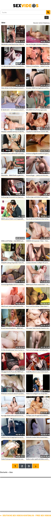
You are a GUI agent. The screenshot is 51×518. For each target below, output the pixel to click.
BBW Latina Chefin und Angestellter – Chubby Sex (17, 219)
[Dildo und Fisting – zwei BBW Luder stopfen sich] (13, 230)
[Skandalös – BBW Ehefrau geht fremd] (13, 165)
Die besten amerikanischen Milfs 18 (12, 44)
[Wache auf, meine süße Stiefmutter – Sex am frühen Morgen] (13, 296)
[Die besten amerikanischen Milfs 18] (13, 34)
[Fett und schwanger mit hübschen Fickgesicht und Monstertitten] (38, 340)
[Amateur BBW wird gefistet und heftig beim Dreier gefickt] (38, 78)
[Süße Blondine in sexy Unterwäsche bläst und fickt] (38, 361)
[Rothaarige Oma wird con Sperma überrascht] (13, 187)
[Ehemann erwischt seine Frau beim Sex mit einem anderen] (13, 383)
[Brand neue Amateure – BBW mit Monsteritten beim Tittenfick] (13, 318)
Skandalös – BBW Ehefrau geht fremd (13, 175)
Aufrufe (41, 23)
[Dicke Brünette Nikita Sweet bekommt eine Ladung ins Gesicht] (38, 427)
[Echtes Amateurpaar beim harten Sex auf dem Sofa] (13, 340)
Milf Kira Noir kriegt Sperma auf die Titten (14, 437)
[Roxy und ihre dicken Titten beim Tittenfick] (38, 296)
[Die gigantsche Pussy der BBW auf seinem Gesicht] (13, 361)
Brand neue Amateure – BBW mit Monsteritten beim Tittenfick (21, 328)
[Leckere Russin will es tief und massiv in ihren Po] (13, 143)
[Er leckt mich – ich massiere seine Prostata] (13, 99)
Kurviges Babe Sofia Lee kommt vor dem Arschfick (17, 415)
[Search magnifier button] (48, 12)
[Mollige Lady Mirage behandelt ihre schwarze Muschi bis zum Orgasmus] (38, 405)
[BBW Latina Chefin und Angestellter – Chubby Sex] (13, 209)
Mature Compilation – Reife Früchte (37, 66)
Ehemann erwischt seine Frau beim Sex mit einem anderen (19, 394)
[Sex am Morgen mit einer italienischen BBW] (38, 34)
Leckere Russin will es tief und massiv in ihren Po (16, 153)
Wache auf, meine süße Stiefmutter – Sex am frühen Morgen (20, 306)
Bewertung (46, 23)
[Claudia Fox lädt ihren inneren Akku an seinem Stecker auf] (38, 121)
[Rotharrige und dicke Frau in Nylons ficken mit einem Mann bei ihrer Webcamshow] (38, 187)
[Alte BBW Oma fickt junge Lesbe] (38, 99)
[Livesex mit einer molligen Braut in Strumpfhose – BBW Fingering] (38, 252)
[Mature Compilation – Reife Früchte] (38, 56)
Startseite (3, 472)
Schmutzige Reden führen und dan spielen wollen (17, 284)
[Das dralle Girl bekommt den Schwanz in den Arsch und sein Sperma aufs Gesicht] (38, 209)
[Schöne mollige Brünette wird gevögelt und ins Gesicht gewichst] (38, 143)
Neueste (35, 23)
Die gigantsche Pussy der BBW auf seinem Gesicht (17, 372)
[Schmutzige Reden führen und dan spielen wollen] (13, 274)
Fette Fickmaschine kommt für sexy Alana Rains (16, 459)
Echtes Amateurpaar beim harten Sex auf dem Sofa (17, 350)
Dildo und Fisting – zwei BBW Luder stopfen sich (16, 241)
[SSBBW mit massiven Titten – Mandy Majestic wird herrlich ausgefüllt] (38, 230)
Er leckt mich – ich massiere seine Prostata (14, 110)
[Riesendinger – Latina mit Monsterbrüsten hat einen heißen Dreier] (38, 165)
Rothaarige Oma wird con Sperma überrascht (15, 197)
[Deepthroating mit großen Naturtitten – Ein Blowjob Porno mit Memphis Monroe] (13, 252)
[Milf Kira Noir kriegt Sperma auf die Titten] (13, 427)
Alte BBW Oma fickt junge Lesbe (36, 110)
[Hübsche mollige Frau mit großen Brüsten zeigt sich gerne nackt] (38, 383)
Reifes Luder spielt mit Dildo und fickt (38, 459)
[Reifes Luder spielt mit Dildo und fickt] (38, 449)
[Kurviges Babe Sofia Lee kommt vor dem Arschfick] (13, 405)
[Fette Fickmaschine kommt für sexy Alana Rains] (13, 449)
